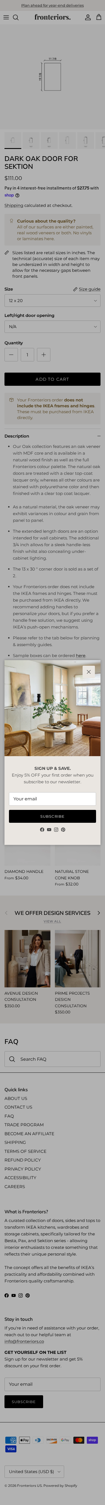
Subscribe (52, 816)
